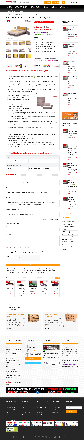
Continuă (32, 265)
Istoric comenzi (56, 407)
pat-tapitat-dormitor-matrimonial (27, 269)
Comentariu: (9, 234)
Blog (23, 407)
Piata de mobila (11, 410)
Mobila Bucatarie (67, 247)
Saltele (64, 229)
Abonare (71, 411)
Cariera (9, 415)
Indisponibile (15, 307)
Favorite (55, 2)
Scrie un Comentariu (51, 58)
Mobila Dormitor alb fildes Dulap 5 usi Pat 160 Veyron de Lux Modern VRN (72, 79)
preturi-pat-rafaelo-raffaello (33, 270)
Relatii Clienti (25, 405)
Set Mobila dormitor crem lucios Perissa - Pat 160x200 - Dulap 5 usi (72, 64)
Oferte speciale (41, 412)
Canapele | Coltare (68, 227)
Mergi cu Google (31, 359)
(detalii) (56, 61)
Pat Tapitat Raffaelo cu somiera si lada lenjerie (28, 15)
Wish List (54, 410)
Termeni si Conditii (12, 407)
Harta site (24, 415)
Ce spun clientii (26, 412)
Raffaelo (36, 37)
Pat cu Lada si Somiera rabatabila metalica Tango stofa (72, 96)
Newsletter (55, 412)
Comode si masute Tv (68, 237)
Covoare (64, 249)
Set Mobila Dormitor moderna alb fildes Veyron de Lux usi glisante (72, 31)
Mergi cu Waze (31, 363)
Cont (47, 2)
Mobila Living (66, 232)
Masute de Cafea (67, 239)
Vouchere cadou (41, 407)
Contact (24, 410)
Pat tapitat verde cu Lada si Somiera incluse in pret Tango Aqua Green (73, 48)
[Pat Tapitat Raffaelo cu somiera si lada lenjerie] (18, 29)
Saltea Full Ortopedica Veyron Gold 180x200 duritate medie (72, 201)
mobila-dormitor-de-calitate (44, 269)
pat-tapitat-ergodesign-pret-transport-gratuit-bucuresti (30, 272)
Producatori (40, 405)
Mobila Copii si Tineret (69, 221)
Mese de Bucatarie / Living (70, 234)
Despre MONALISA (12, 405)
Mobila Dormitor (67, 224)
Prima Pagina (9, 15)
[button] (58, 278)
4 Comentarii (37, 58)
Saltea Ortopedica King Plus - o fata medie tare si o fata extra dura (72, 167)
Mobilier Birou (66, 252)
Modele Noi (40, 415)
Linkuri (9, 412)
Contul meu (55, 405)
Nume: (7, 226)
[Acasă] (11, 2)
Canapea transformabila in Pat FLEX (21, 290)
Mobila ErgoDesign (11, 309)
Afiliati (38, 410)
